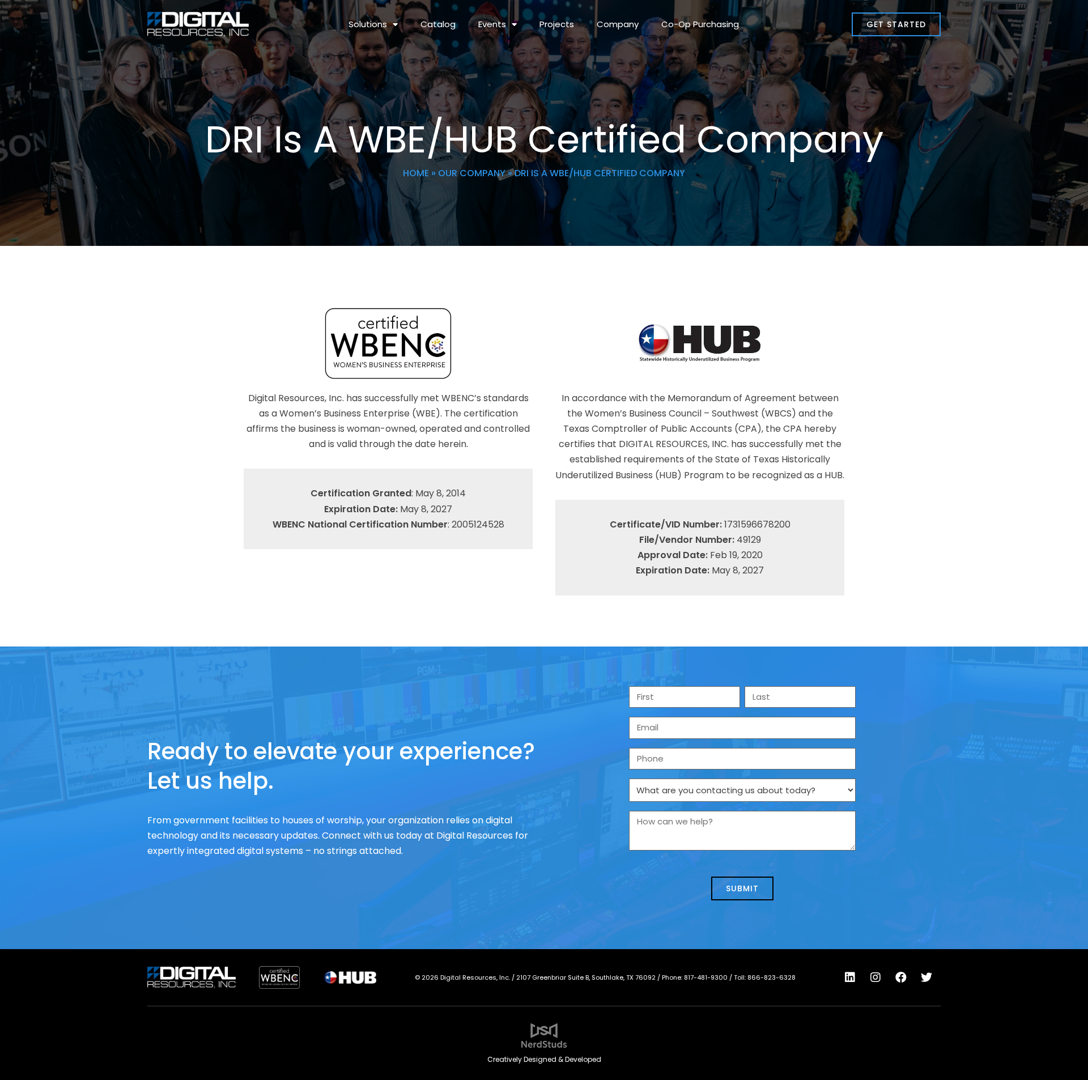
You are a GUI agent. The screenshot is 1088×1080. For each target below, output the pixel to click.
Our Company (471, 173)
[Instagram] (875, 977)
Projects (556, 24)
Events (492, 24)
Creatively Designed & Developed (544, 1059)
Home (416, 173)
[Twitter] (926, 977)
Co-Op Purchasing (700, 24)
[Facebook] (901, 977)
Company (618, 24)
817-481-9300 (706, 977)
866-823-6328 (771, 977)
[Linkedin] (850, 977)
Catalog (438, 24)
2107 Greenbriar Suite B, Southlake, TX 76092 (586, 977)
